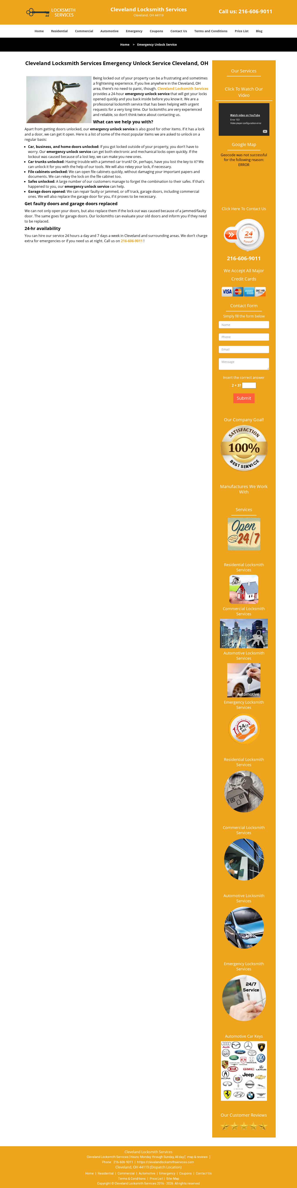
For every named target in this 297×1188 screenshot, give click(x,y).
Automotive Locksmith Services (244, 655)
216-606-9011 (255, 11)
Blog (259, 31)
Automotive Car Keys (244, 1036)
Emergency (134, 31)
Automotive (109, 31)
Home (39, 31)
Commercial (84, 31)
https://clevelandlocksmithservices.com (165, 1162)
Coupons (156, 31)
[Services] (244, 534)
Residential (59, 31)
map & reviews (197, 1157)
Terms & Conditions (132, 1178)
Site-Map (172, 1178)
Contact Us (178, 31)
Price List (242, 31)
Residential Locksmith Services (244, 567)
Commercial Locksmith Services (244, 611)
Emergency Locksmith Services (244, 705)
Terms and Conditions (210, 31)
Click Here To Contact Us (244, 208)
